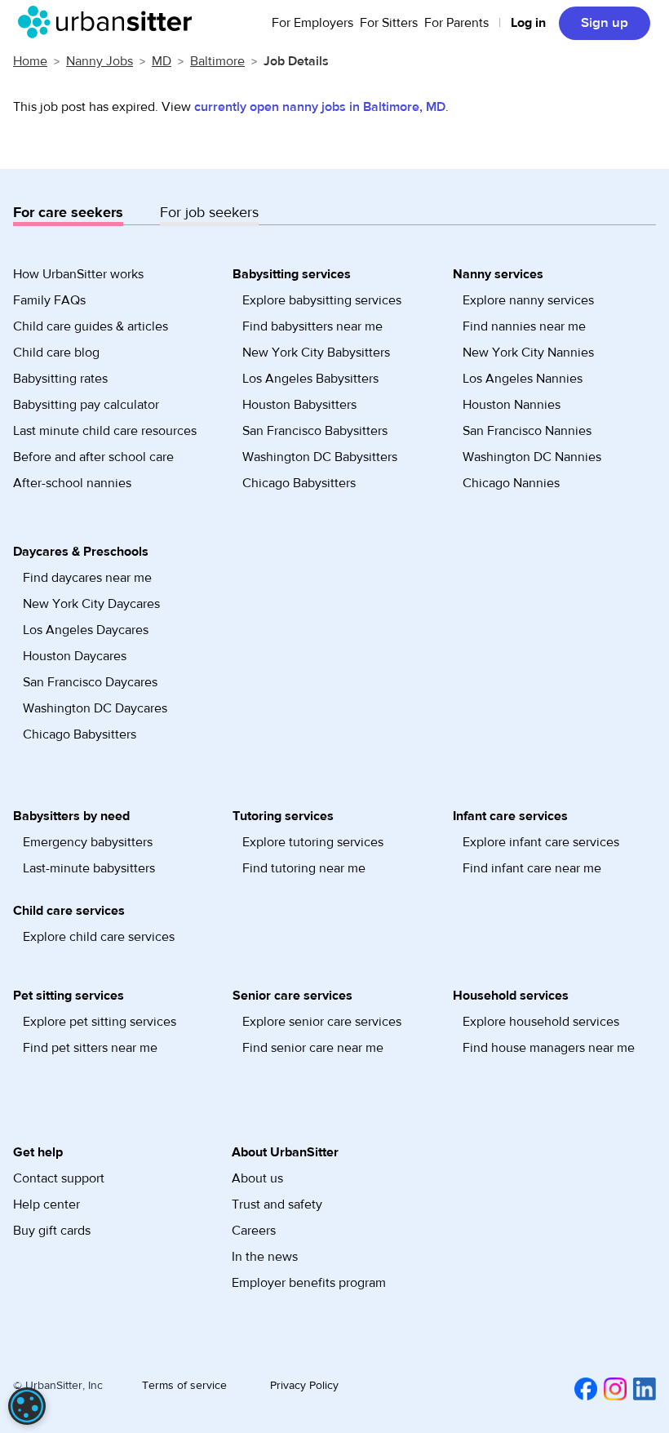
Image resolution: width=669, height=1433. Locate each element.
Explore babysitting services (321, 300)
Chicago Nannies (511, 483)
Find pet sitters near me (90, 1048)
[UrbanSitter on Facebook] (582, 1388)
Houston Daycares (74, 656)
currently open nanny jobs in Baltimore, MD (319, 107)
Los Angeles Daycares (85, 630)
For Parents (456, 23)
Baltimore (217, 61)
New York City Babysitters (316, 352)
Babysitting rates (60, 378)
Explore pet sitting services (99, 1022)
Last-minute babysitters (89, 868)
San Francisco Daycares (90, 682)
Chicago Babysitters (299, 483)
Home (30, 61)
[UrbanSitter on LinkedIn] (641, 1388)
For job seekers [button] (209, 212)
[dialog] (27, 1406)
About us (257, 1178)
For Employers (312, 23)
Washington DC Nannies (532, 457)
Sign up (604, 23)
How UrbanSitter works (78, 274)
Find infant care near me (532, 868)
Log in (528, 23)
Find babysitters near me (312, 326)
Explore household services (541, 1022)
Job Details (296, 61)
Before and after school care (93, 457)
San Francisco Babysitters (315, 431)
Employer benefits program (309, 1283)
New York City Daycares (91, 604)
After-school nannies (72, 483)
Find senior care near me (312, 1048)
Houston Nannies (511, 405)
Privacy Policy (304, 1385)
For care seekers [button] (68, 212)
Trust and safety (277, 1204)
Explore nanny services (528, 300)
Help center (46, 1204)
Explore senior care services (321, 1022)
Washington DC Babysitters (319, 457)
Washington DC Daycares (95, 708)
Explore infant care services (541, 842)
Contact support (58, 1178)
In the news (265, 1257)
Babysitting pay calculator (86, 405)
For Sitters (389, 23)
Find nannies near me (524, 326)
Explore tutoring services (312, 842)
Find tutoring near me (304, 868)
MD (161, 61)
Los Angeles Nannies (523, 378)
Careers (254, 1230)
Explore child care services (99, 937)
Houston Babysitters (299, 405)
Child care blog (56, 352)
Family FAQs (49, 300)
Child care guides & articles (90, 326)
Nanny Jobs (99, 61)
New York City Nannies (528, 352)
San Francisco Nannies (527, 431)
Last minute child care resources (105, 431)
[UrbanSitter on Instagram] (612, 1388)
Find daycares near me (87, 578)
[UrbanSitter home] (110, 22)
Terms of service (184, 1385)
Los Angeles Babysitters (310, 378)
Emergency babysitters (88, 842)
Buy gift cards (52, 1230)
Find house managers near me (549, 1048)
